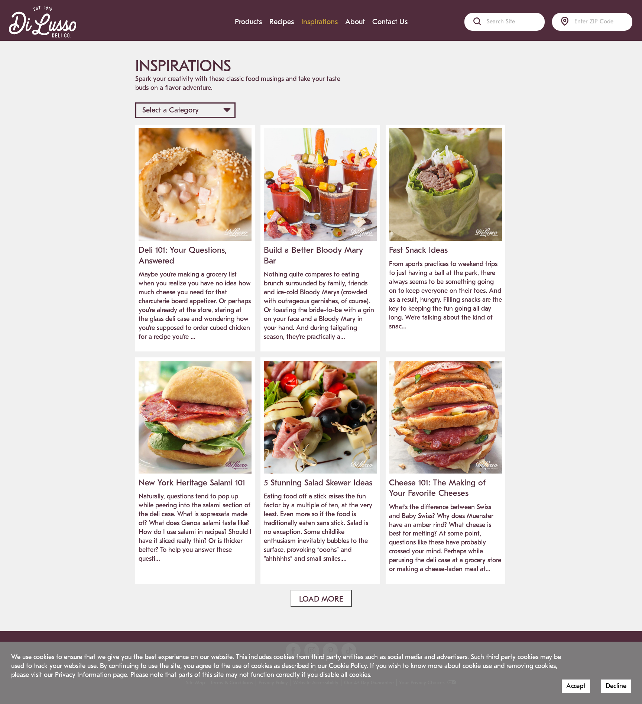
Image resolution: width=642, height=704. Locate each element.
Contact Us (390, 21)
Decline (616, 686)
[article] (195, 238)
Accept (576, 686)
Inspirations (319, 21)
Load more (321, 599)
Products (248, 21)
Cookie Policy (348, 666)
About (355, 21)
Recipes (281, 21)
